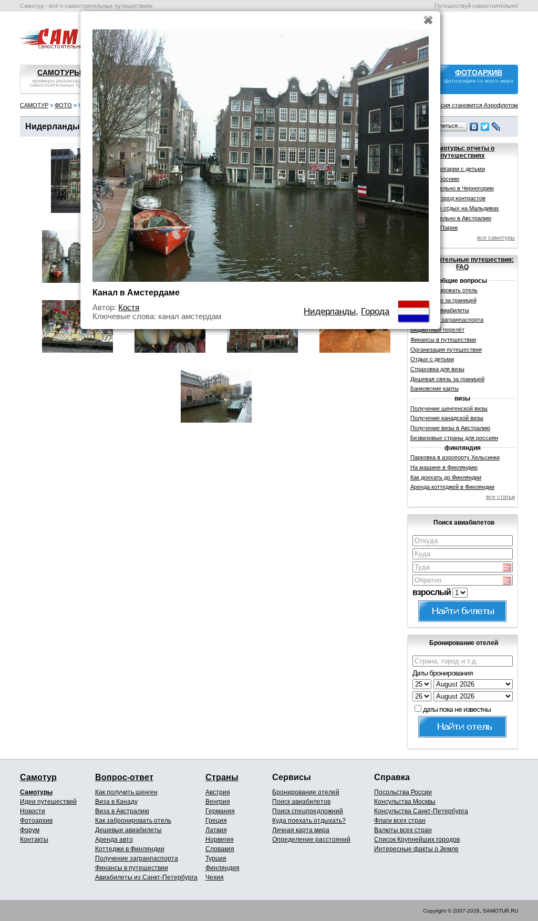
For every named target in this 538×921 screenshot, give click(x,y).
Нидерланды (330, 311)
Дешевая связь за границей (447, 379)
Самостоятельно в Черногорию (452, 188)
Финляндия (222, 868)
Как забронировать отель (133, 820)
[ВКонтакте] (474, 127)
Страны (222, 777)
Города (375, 311)
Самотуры (36, 792)
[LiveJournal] (496, 127)
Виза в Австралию (122, 811)
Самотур (38, 777)
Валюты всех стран (403, 830)
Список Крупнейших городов (417, 839)
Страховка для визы (437, 369)
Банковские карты (434, 388)
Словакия (219, 849)
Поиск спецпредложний (307, 811)
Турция (215, 858)
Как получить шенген (126, 792)
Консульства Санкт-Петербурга (421, 811)
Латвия (216, 830)
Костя (128, 307)
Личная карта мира (300, 830)
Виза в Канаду (116, 801)
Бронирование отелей (305, 792)
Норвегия (219, 839)
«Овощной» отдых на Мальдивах (454, 208)
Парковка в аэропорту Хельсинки (455, 457)
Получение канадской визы (446, 418)
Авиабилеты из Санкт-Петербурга (146, 877)
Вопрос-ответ (124, 777)
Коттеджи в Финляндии (129, 849)
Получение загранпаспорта (136, 858)
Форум (29, 830)
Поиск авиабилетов (301, 801)
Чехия (214, 877)
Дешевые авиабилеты (128, 830)
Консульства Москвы (405, 801)
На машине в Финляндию (444, 467)
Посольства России (403, 792)
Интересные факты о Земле (416, 849)
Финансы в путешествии (443, 339)
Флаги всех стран (400, 820)
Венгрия (217, 801)
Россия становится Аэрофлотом (474, 105)
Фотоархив (36, 820)
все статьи (500, 497)
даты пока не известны (457, 709)
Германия (220, 811)
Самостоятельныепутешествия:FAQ (462, 263)
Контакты (34, 839)
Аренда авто (114, 839)
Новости (32, 811)
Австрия (217, 792)
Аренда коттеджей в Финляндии (452, 487)
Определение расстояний (311, 839)
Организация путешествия (446, 349)
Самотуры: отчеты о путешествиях (462, 152)
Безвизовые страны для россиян (454, 438)
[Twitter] (485, 127)
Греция (216, 820)
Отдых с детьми (432, 359)
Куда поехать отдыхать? (309, 820)
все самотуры (496, 237)
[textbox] (462, 540)
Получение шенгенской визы (449, 408)
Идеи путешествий (48, 801)
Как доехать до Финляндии (445, 477)
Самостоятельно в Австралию (450, 218)
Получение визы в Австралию (450, 428)
